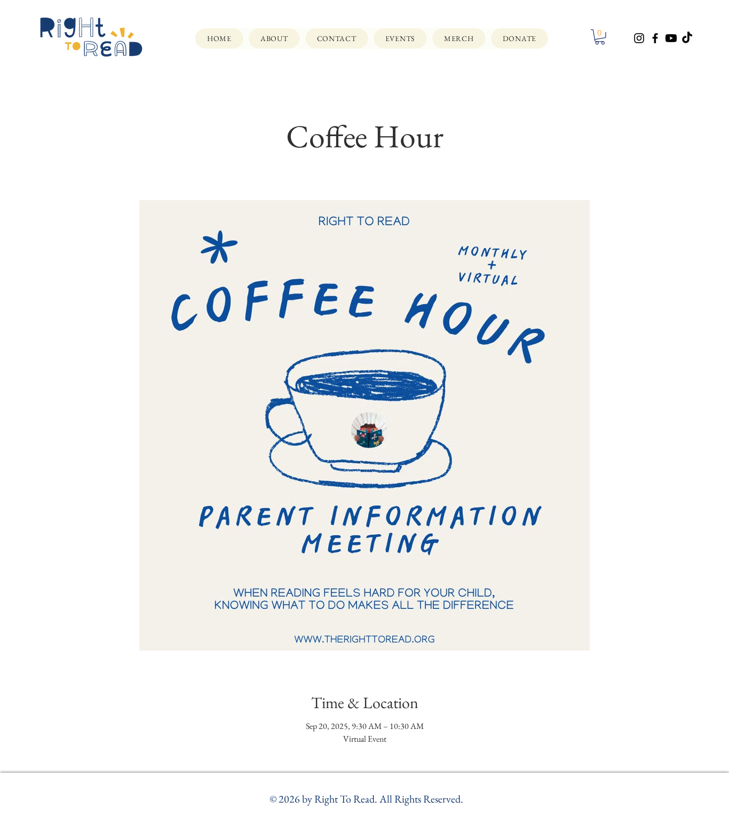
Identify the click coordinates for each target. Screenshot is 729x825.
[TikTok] (687, 38)
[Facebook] (655, 38)
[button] (600, 37)
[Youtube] (671, 38)
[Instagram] (639, 38)
